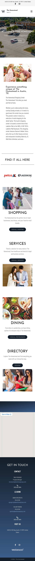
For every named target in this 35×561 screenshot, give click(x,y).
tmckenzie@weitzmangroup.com (17, 482)
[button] (4, 176)
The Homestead (12, 10)
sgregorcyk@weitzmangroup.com (17, 502)
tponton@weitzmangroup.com (17, 511)
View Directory (17, 41)
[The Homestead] (3, 11)
